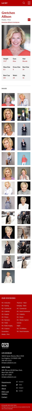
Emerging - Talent (21, 305)
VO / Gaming (5, 305)
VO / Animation (6, 303)
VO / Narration (6, 320)
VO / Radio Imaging (7, 326)
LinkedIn (21, 391)
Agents (4, 385)
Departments (6, 382)
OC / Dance (20, 317)
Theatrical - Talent (22, 303)
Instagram (21, 388)
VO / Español (5, 314)
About (4, 388)
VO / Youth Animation (23, 331)
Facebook (21, 381)
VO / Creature (5, 328)
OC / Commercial (21, 308)
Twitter (20, 384)
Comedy (19, 323)
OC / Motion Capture (23, 320)
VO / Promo (5, 317)
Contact (4, 397)
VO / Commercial (6, 308)
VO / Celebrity (5, 311)
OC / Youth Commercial (23, 311)
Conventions (5, 331)
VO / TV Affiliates (21, 328)
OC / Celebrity (21, 314)
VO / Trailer (5, 323)
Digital (18, 326)
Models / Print (5, 334)
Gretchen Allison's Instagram (10, 22)
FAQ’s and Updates (5, 393)
